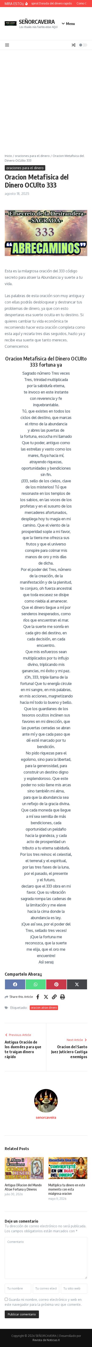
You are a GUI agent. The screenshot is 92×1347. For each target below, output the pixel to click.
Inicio (8, 156)
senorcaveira (46, 1117)
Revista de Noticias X (46, 1340)
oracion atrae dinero (44, 1007)
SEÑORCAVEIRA (37, 21)
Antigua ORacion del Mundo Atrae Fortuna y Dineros (23, 1187)
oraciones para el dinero (32, 156)
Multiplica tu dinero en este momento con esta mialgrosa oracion (66, 1189)
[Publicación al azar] (73, 45)
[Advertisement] (46, 98)
